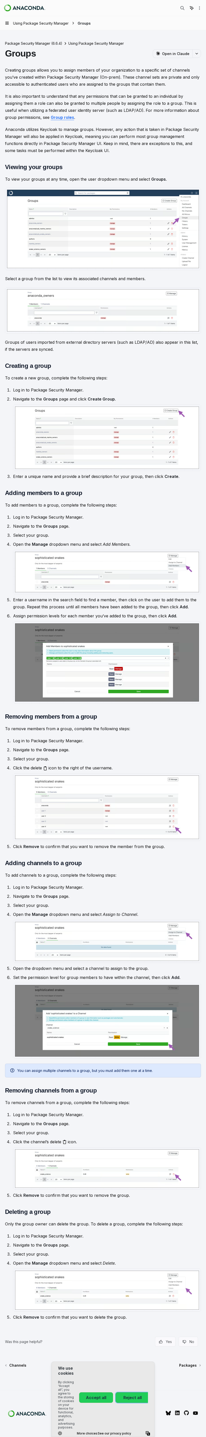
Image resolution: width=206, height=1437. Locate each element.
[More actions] (199, 8)
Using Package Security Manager (96, 43)
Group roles (62, 117)
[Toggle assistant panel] (191, 8)
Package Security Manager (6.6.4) (33, 43)
